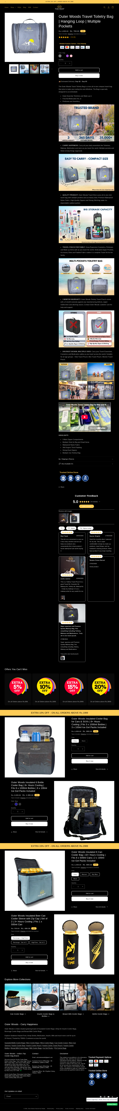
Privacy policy (59, 1108)
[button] (12, 7)
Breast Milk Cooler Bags (72, 1014)
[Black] (63, 56)
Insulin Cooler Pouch (34, 1045)
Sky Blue (95, 874)
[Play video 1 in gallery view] (34, 69)
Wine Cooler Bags (47, 1043)
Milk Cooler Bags (35, 1048)
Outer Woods (31, 1108)
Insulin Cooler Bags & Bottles (45, 1015)
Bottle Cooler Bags (99, 1014)
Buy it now (79, 75)
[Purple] (67, 56)
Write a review (86, 506)
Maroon (84, 874)
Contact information (90, 1108)
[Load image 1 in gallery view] (14, 69)
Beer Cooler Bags (33, 1043)
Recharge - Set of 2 (19, 942)
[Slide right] (52, 69)
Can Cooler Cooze (61, 1043)
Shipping (70, 34)
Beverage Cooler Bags (24, 1074)
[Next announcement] (114, 2)
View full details (101, 769)
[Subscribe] (36, 1096)
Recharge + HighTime (20, 938)
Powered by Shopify (40, 1108)
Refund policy (50, 1108)
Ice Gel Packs (48, 1048)
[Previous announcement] (5, 2)
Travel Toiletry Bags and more (13, 1077)
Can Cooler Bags (17, 1014)
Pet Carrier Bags (60, 1048)
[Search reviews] (62, 528)
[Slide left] (7, 69)
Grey (75, 741)
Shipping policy (80, 1108)
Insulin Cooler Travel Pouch (52, 1045)
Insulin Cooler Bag (18, 1045)
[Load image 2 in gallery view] (24, 69)
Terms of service (69, 1108)
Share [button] (62, 487)
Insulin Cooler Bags (10, 1074)
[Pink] (71, 56)
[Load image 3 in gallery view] (44, 69)
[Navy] (16, 804)
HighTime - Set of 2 (38, 942)
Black (84, 741)
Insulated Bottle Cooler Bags (15, 1043)
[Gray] (60, 56)
